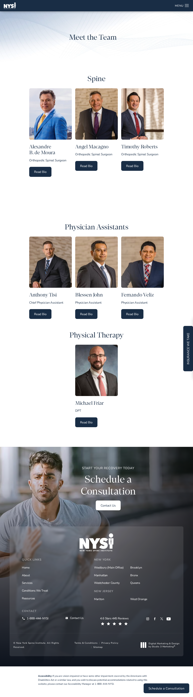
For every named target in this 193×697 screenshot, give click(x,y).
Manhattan (101, 575)
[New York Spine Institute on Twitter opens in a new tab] (161, 618)
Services (27, 583)
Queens (135, 583)
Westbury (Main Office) (109, 567)
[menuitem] (147, 618)
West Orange (138, 599)
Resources (28, 598)
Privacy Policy (109, 642)
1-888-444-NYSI (104, 683)
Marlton (99, 599)
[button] (187, 5)
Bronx (134, 575)
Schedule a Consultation (167, 688)
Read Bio (42, 171)
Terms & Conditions (86, 642)
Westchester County (107, 583)
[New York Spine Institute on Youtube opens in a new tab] (168, 618)
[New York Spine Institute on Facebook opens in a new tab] (154, 618)
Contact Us (108, 505)
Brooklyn (136, 567)
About (26, 575)
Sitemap (98, 646)
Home (26, 567)
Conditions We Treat (35, 590)
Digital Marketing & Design (164, 645)
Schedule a (108, 481)
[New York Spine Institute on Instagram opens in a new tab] (147, 618)
